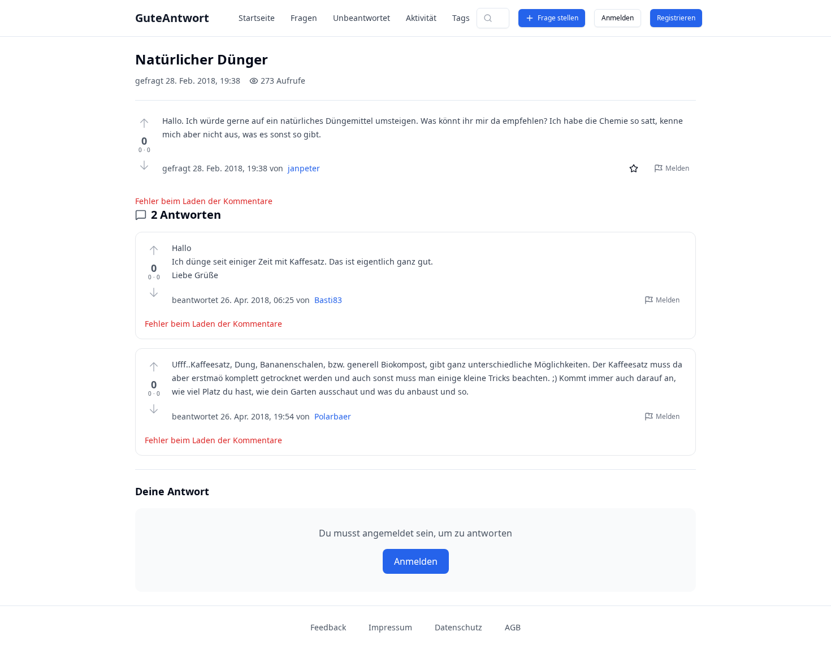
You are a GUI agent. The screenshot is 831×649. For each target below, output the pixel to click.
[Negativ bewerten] (144, 165)
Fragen (304, 17)
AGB (513, 627)
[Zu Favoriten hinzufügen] (634, 168)
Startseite (257, 17)
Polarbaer (332, 416)
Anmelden (617, 18)
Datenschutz (458, 627)
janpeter (304, 168)
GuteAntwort (172, 17)
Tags (461, 17)
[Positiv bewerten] (144, 123)
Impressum (390, 627)
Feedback (328, 627)
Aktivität (421, 17)
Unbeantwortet (361, 17)
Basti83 (328, 300)
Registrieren (676, 18)
